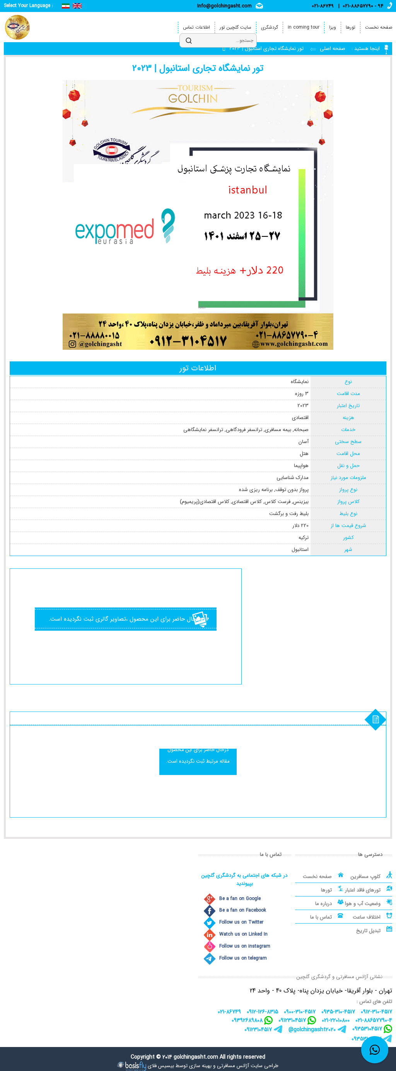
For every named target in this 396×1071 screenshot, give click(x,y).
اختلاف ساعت (367, 917)
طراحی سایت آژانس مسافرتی (247, 1066)
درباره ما (323, 904)
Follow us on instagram (244, 946)
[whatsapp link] (374, 1049)
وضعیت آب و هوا (363, 904)
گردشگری (269, 27)
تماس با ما (321, 917)
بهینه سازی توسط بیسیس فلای (180, 1066)
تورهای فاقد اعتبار (363, 890)
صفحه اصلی (331, 48)
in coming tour (303, 27)
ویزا (332, 27)
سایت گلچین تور (235, 27)
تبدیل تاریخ (368, 931)
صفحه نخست (378, 27)
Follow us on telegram (243, 958)
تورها (350, 27)
